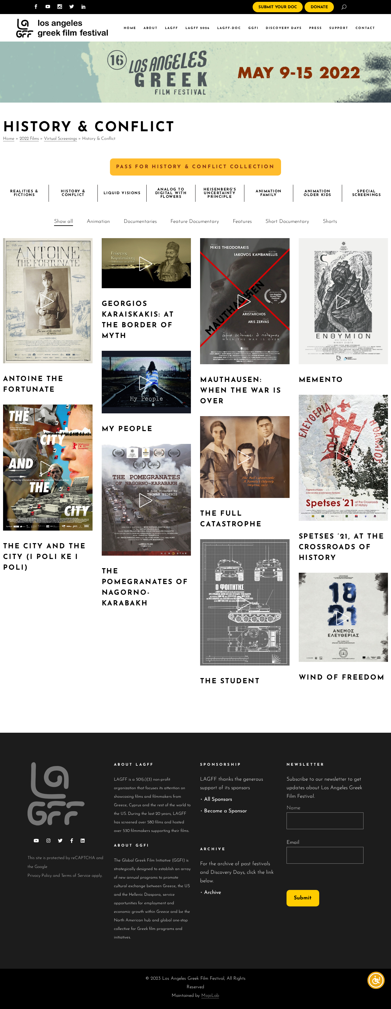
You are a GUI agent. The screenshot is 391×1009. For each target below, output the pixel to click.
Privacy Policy (39, 875)
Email (293, 842)
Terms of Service (75, 875)
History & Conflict (73, 193)
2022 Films (29, 138)
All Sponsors (218, 799)
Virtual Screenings (60, 138)
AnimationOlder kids (317, 193)
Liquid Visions (122, 193)
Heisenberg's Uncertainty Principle (219, 193)
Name (293, 808)
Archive (212, 892)
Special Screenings (366, 193)
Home (8, 138)
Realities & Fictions (24, 193)
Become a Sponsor (225, 811)
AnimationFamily (269, 193)
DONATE (319, 7)
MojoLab (210, 995)
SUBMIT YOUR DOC (277, 7)
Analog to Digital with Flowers (171, 193)
